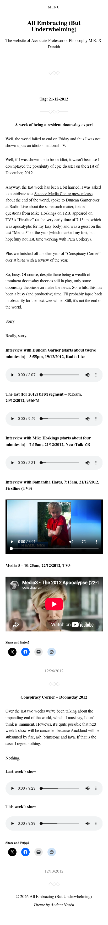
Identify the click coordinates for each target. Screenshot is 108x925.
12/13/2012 (54, 871)
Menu (54, 7)
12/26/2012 (54, 670)
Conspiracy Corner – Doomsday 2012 (53, 697)
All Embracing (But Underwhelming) (53, 25)
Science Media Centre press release (63, 193)
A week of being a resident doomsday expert (54, 124)
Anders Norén (62, 904)
